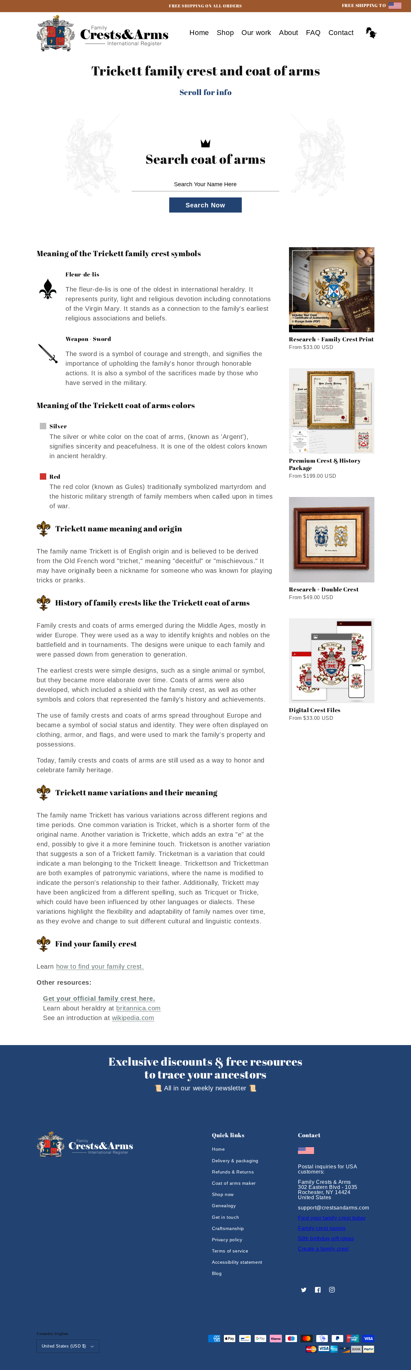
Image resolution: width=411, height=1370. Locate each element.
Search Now (205, 205)
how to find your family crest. (100, 966)
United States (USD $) (64, 1346)
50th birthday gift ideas (326, 1238)
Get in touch (225, 1217)
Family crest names (322, 1228)
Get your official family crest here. (99, 998)
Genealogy (224, 1205)
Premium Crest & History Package (325, 464)
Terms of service (230, 1250)
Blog (217, 1273)
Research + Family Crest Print (331, 339)
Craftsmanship (228, 1228)
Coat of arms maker (234, 1183)
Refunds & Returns (233, 1171)
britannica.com (138, 1008)
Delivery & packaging (235, 1160)
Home (218, 1149)
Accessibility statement (237, 1262)
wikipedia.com (133, 1017)
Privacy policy (227, 1239)
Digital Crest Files (314, 710)
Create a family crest (323, 1249)
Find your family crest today (332, 1218)
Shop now (223, 1194)
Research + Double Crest (324, 589)
